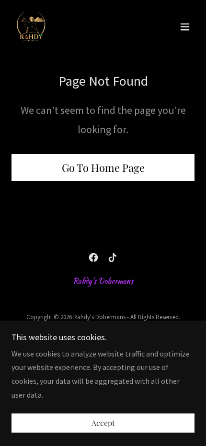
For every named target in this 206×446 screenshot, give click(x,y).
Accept (103, 423)
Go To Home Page (103, 167)
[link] (30, 27)
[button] (185, 26)
